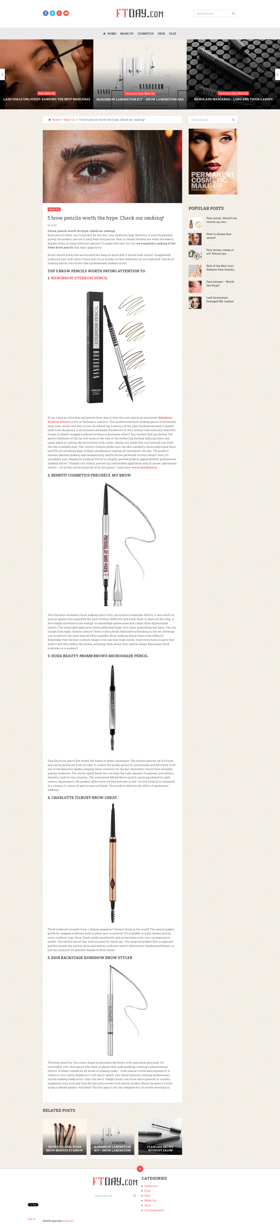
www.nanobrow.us (144, 467)
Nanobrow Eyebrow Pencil (79, 278)
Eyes (147, 1190)
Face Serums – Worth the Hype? (220, 283)
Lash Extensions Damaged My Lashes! (220, 299)
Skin (161, 33)
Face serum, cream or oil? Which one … (220, 251)
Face (172, 33)
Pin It (31, 1219)
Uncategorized (153, 1210)
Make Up (126, 33)
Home (111, 33)
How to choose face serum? (218, 235)
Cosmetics (146, 33)
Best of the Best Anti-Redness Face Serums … (221, 267)
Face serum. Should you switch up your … (221, 219)
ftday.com (68, 1220)
